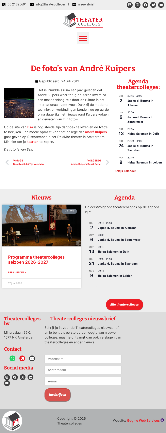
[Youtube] (161, 5)
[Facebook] (145, 5)
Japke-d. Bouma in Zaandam (117, 263)
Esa (30, 127)
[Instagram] (137, 5)
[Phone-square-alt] (22, 358)
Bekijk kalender (125, 171)
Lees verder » (17, 272)
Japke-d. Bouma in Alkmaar (117, 228)
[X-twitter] (23, 377)
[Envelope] (32, 358)
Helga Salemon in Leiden (145, 162)
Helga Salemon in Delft (143, 134)
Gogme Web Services (144, 420)
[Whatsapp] (12, 358)
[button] (83, 38)
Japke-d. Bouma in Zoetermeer (140, 119)
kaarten (32, 142)
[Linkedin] (130, 5)
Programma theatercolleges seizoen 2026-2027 (36, 260)
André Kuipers (96, 132)
